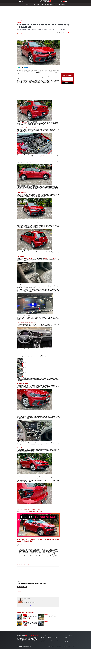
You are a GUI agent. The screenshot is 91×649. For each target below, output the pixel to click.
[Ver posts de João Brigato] (17, 33)
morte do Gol (24, 122)
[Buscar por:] (61, 2)
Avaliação (19, 22)
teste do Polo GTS (28, 258)
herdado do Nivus (20, 189)
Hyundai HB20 (20, 351)
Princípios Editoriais (51, 646)
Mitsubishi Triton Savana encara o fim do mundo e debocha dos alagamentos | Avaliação (30, 623)
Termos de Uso (65, 646)
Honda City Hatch (27, 351)
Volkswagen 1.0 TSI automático (50, 258)
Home (18, 20)
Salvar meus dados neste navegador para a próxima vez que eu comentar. (32, 583)
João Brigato (27, 598)
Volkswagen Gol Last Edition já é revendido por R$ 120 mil (29, 509)
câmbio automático (41, 155)
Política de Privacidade (58, 646)
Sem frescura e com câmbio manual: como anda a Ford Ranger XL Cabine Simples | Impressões (51, 616)
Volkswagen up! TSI (20, 594)
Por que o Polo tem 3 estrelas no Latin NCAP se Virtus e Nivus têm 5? (31, 507)
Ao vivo (65, 1)
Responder (19, 560)
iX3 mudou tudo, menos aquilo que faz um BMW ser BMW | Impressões (52, 623)
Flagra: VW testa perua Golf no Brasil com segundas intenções (30, 511)
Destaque (21, 20)
